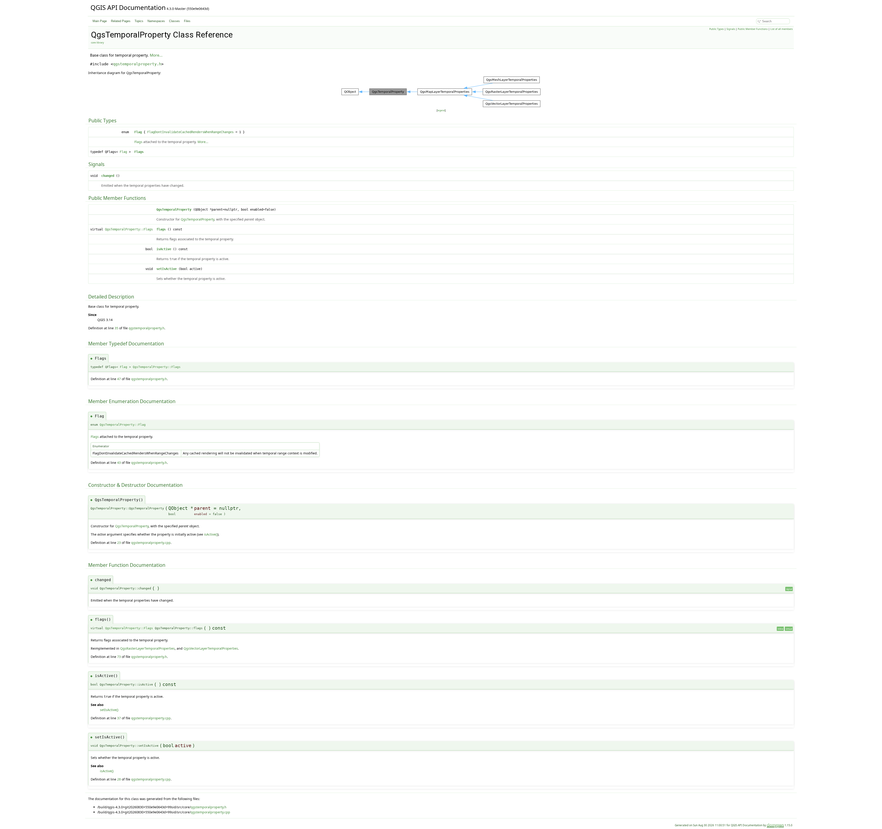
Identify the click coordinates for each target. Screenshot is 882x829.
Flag (138, 132)
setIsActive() (109, 710)
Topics (139, 21)
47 (119, 379)
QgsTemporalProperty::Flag (123, 424)
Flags (138, 142)
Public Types (716, 29)
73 (119, 656)
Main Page (100, 21)
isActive (163, 249)
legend (441, 110)
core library (97, 42)
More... (156, 55)
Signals (731, 29)
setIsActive (166, 269)
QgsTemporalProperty (173, 209)
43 (119, 462)
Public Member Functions (753, 29)
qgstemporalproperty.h (137, 64)
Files (187, 21)
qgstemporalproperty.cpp (151, 542)
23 (119, 542)
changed (107, 176)
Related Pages (120, 21)
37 (119, 718)
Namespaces (156, 21)
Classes (174, 21)
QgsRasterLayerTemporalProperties (147, 648)
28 (119, 779)
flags (161, 229)
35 (116, 328)
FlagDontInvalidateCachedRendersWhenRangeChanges (190, 132)
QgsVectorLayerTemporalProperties (211, 648)
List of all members (781, 29)
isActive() (211, 534)
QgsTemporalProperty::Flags (129, 229)
